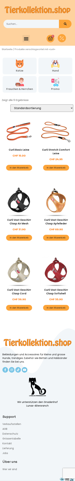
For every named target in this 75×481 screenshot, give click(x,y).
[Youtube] (24, 370)
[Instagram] (11, 370)
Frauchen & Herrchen (19, 89)
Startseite (7, 49)
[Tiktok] (18, 370)
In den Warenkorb (19, 167)
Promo (55, 89)
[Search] (65, 24)
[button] (26, 38)
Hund (55, 70)
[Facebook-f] (5, 370)
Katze (19, 70)
